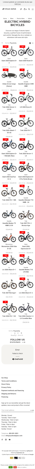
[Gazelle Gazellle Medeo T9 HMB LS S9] (9, 214)
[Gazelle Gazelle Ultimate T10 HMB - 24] (26, 191)
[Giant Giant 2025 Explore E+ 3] (9, 51)
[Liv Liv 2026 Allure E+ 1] (9, 260)
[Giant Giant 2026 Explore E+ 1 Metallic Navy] (9, 144)
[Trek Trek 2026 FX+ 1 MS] (9, 191)
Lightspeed (29, 451)
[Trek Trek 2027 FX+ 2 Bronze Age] (26, 214)
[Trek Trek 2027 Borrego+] (9, 284)
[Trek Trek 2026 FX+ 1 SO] (9, 307)
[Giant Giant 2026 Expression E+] (26, 237)
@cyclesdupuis (15, 342)
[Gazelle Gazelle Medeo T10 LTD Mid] (26, 260)
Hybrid (30, 18)
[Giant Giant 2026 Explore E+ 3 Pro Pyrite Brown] (26, 168)
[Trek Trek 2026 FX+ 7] (26, 121)
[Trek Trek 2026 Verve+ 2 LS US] (9, 98)
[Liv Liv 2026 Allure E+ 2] (26, 284)
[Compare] (21, 9)
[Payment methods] (12, 458)
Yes (11, 467)
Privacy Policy (6, 387)
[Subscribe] (31, 410)
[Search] (29, 9)
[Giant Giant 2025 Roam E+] (26, 51)
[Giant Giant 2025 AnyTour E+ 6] (9, 168)
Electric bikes (21, 18)
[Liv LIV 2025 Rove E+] (26, 98)
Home (5, 18)
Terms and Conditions (9, 381)
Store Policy (5, 384)
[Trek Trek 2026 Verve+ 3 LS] (26, 144)
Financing (4, 397)
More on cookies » (22, 467)
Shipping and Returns (8, 394)
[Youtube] (9, 440)
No (15, 467)
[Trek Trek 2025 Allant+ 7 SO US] (9, 121)
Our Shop (4, 378)
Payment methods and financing (12, 390)
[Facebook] (2, 440)
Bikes (11, 18)
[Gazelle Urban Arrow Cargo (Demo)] (9, 75)
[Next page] (21, 333)
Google (31, 454)
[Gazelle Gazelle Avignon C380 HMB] (26, 75)
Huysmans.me (20, 452)
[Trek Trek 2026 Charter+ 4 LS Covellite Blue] (26, 307)
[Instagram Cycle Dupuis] (6, 440)
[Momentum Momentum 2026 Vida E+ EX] (9, 237)
